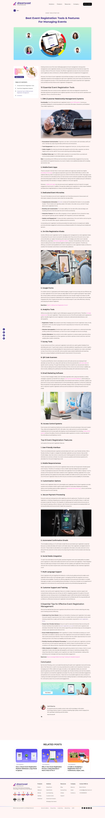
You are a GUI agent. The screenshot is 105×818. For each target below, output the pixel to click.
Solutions (51, 4)
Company (76, 4)
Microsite (60, 202)
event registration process (66, 625)
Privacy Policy (53, 808)
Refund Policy (67, 808)
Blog (62, 787)
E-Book (62, 792)
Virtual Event (49, 787)
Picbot (39, 787)
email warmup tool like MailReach (73, 378)
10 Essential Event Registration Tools (25, 85)
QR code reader (83, 363)
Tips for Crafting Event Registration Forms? (57, 305)
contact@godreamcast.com (85, 790)
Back (18, 10)
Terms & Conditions (45, 808)
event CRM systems (75, 102)
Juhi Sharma (51, 706)
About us (73, 787)
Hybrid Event (49, 790)
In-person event (50, 795)
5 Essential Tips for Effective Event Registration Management (25, 92)
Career (72, 790)
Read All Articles (50, 714)
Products (59, 4)
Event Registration (52, 13)
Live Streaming (49, 792)
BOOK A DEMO (87, 4)
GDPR (73, 808)
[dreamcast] (20, 785)
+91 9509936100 (83, 792)
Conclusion (19, 95)
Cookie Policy (60, 808)
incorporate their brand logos (74, 488)
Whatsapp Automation (51, 801)
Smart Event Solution (51, 798)
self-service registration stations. (61, 240)
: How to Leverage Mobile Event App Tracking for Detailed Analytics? (63, 657)
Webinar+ (40, 790)
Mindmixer (40, 798)
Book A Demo (82, 787)
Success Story (64, 790)
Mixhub (39, 792)
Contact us (73, 792)
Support (62, 795)
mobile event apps (50, 184)
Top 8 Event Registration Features (25, 88)
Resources (67, 4)
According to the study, (46, 172)
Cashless (39, 795)
